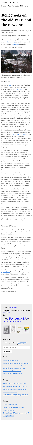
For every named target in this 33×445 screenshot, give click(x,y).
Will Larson (13, 307)
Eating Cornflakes (8, 416)
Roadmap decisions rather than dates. (14, 383)
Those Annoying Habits (10, 404)
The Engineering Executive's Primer (14, 319)
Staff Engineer (24, 318)
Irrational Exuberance (11, 2)
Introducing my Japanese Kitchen (13, 407)
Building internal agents (10, 360)
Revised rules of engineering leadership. (15, 395)
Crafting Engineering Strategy (12, 321)
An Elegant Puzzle (13, 318)
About (26, 6)
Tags (9, 6)
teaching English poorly (19, 134)
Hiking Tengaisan (8, 410)
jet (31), (24, 31)
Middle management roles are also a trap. (16, 386)
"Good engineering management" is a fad (16, 363)
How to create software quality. (12, 373)
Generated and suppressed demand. (14, 389)
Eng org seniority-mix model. (12, 371)
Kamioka (4, 38)
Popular (3, 6)
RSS (21, 6)
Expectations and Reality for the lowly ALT (16, 413)
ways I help (6, 312)
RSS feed (21, 344)
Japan (9, 85)
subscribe (23, 342)
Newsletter (15, 6)
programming (15, 44)
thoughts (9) (9, 32)
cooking (12, 42)
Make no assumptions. (10, 392)
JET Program (20, 89)
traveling (7, 42)
